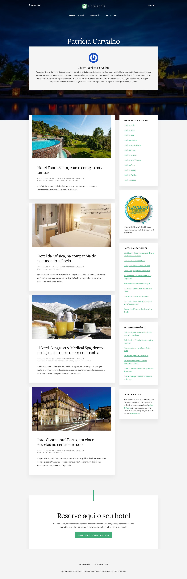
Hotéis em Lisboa (129, 150)
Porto (59, 269)
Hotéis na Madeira (130, 175)
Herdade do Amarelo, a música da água (137, 283)
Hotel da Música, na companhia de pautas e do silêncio (66, 258)
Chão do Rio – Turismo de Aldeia (134, 261)
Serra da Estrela (82, 361)
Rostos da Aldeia (134, 414)
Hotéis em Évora (129, 165)
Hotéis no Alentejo (130, 155)
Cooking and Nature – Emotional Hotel (137, 266)
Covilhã (41, 361)
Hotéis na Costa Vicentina (132, 160)
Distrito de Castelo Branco (50, 181)
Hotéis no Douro (129, 130)
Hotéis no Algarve (130, 170)
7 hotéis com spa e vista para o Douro (136, 356)
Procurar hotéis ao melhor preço (93, 535)
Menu (152, 5)
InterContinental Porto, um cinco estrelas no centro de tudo (65, 442)
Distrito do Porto (46, 269)
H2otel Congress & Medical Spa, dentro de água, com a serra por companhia (70, 350)
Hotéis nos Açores (130, 180)
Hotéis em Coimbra (130, 140)
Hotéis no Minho (129, 125)
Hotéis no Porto (129, 135)
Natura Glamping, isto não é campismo (137, 271)
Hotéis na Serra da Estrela (132, 145)
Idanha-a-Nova (73, 181)
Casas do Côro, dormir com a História (136, 296)
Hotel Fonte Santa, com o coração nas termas (69, 170)
